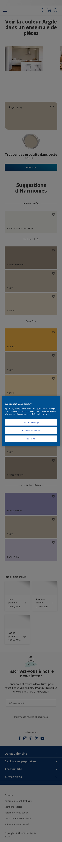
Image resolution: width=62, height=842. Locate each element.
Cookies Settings (31, 422)
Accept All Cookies (31, 430)
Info (48, 413)
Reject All (31, 438)
